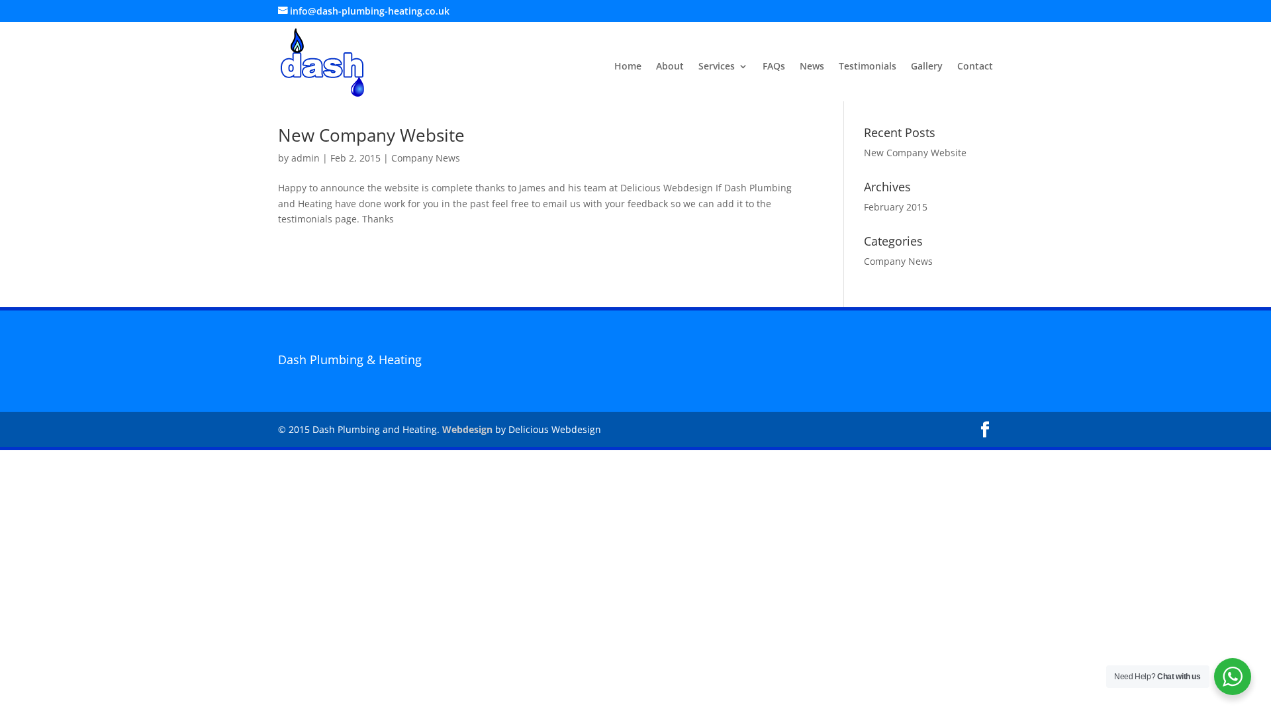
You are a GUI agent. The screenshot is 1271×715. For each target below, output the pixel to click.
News (812, 67)
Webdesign (467, 429)
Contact (975, 67)
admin (305, 158)
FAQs (774, 67)
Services (716, 67)
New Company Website (371, 135)
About (670, 67)
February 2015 (895, 207)
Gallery (927, 67)
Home (627, 67)
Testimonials (867, 67)
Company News (425, 158)
